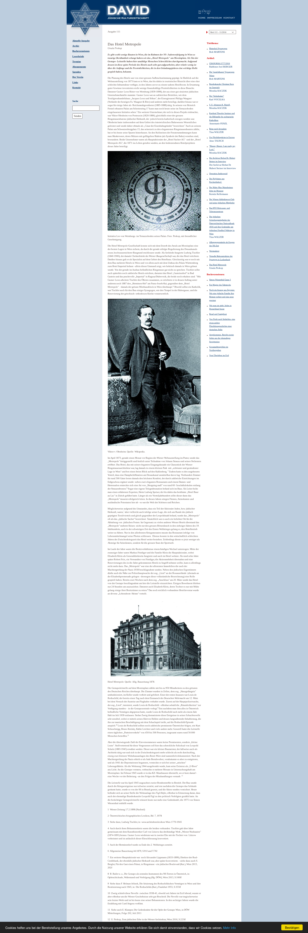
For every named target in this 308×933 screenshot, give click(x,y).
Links (75, 82)
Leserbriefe (78, 56)
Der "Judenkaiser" (216, 96)
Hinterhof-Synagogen (218, 48)
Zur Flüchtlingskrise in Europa (222, 137)
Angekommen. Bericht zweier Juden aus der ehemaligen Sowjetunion (221, 338)
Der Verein (77, 77)
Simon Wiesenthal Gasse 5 (220, 280)
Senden (77, 116)
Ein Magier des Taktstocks (220, 285)
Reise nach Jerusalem (218, 129)
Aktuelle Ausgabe (81, 41)
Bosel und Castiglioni (218, 314)
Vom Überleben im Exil (219, 355)
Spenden (76, 72)
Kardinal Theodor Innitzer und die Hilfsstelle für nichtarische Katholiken (222, 116)
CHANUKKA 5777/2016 (219, 63)
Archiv (75, 46)
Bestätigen (292, 927)
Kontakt (76, 87)
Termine (76, 61)
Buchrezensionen (80, 51)
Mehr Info (229, 927)
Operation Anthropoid (218, 173)
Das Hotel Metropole (217, 265)
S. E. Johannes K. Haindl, (219, 105)
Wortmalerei (214, 251)
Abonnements (79, 67)
